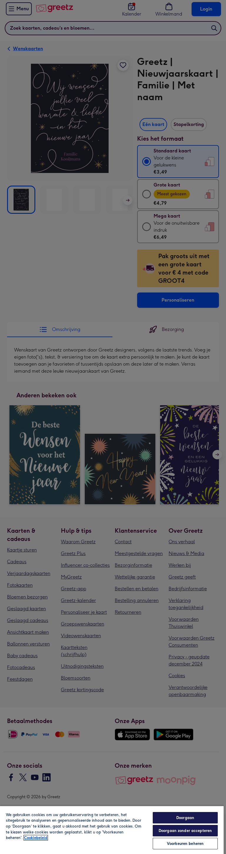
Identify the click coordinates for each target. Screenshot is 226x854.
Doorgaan (185, 818)
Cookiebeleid (35, 837)
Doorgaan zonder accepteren (185, 830)
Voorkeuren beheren (185, 843)
